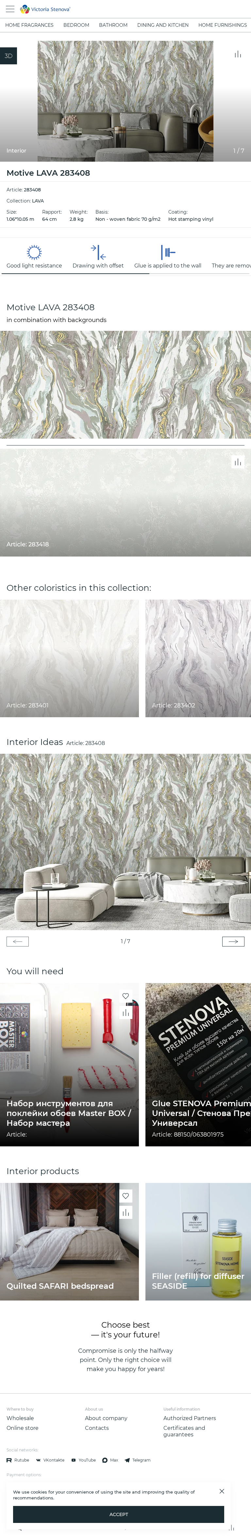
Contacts (97, 1428)
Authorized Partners (189, 1418)
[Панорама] (8, 55)
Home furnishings (222, 25)
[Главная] (116, 9)
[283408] (125, 842)
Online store (23, 1428)
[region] (125, 257)
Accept (118, 1514)
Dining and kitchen (163, 25)
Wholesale (20, 1418)
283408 (95, 743)
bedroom (76, 25)
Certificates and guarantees (184, 1431)
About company (106, 1418)
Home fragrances (29, 25)
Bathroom (113, 25)
